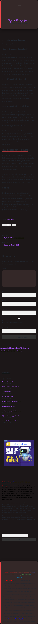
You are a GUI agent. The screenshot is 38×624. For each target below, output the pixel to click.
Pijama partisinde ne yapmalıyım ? (10, 416)
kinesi (5, 225)
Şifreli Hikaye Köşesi (19, 21)
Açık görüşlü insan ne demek (14, 238)
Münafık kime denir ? (7, 382)
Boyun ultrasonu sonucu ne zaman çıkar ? (12, 401)
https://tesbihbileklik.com (8, 348)
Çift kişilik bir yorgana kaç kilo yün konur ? (12, 411)
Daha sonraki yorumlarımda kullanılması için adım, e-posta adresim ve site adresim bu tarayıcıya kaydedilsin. (18, 321)
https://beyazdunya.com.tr (8, 351)
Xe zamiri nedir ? (6, 391)
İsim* (3, 291)
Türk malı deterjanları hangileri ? (10, 420)
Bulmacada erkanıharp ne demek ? (10, 386)
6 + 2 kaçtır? (5, 327)
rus (14, 225)
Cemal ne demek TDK (11, 245)
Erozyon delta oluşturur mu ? (9, 377)
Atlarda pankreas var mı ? (8, 406)
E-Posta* (4, 300)
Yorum (4, 268)
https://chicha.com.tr (22, 348)
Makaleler (9, 219)
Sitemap (19, 351)
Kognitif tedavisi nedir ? (8, 396)
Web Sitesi (4, 309)
